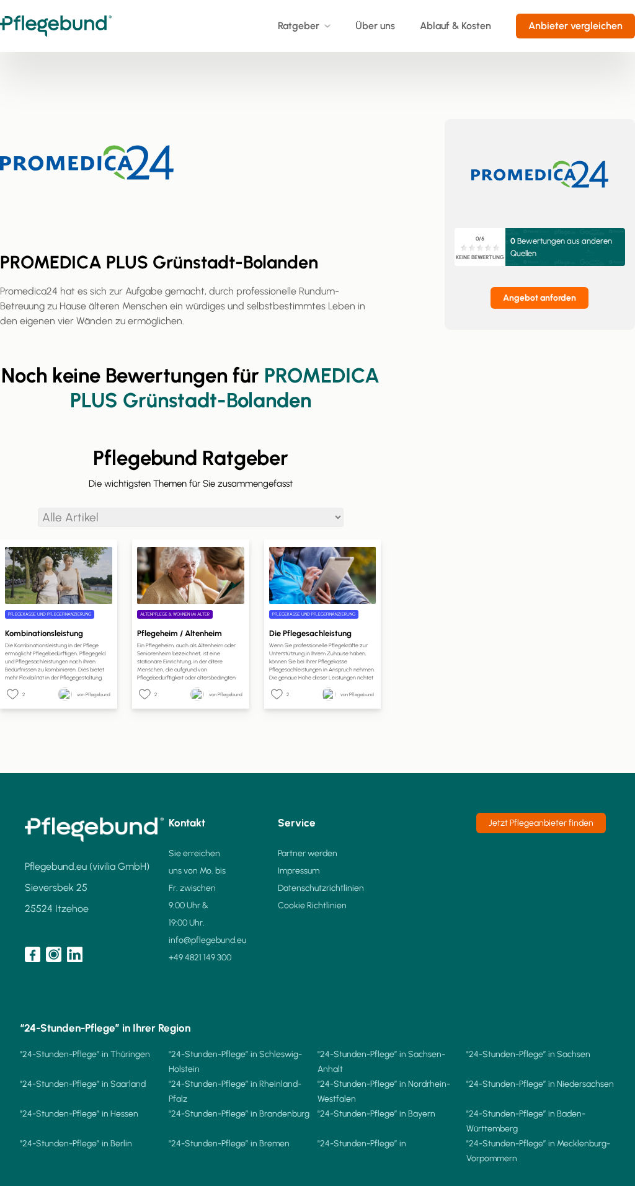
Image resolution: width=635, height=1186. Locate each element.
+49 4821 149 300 (200, 957)
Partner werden (307, 853)
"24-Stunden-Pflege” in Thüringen (85, 1054)
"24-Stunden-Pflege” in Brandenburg (239, 1114)
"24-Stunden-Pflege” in (362, 1143)
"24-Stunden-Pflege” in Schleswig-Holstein (235, 1061)
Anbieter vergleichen (575, 26)
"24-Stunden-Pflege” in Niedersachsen (540, 1084)
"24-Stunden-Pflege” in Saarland (83, 1084)
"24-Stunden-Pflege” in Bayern (376, 1114)
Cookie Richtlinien (312, 905)
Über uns (375, 26)
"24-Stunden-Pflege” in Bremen (229, 1143)
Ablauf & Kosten (455, 26)
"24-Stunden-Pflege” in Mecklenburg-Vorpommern (538, 1151)
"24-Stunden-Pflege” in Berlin (76, 1143)
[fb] (32, 954)
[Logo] (56, 26)
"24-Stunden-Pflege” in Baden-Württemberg (525, 1121)
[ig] (53, 954)
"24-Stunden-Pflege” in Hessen (79, 1114)
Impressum (298, 870)
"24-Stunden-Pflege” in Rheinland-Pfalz (235, 1091)
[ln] (74, 954)
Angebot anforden (539, 298)
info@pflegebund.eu (207, 940)
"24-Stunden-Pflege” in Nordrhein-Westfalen (384, 1091)
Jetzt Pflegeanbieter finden (541, 823)
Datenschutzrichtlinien (321, 888)
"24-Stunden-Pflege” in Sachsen (528, 1054)
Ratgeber (298, 26)
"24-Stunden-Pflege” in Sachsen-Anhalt (381, 1061)
